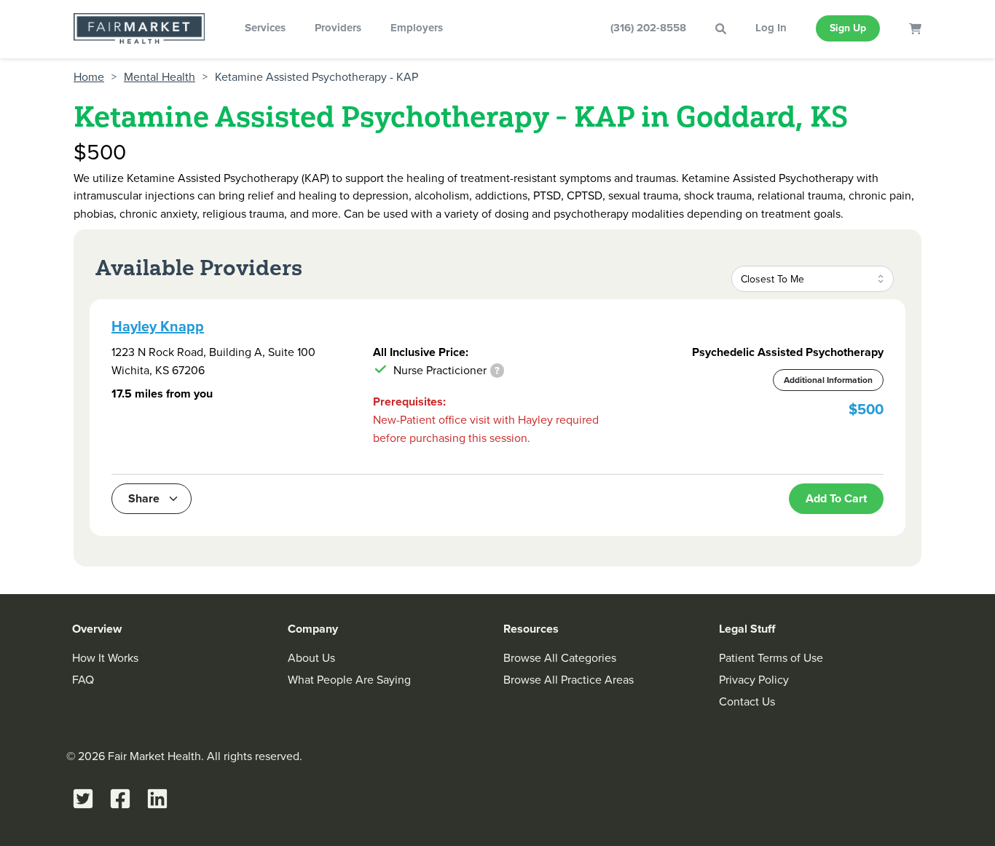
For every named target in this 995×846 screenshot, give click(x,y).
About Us (311, 657)
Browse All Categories (559, 657)
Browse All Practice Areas (568, 679)
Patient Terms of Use (771, 657)
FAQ (83, 679)
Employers (416, 28)
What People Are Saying (349, 679)
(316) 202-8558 (648, 28)
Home (89, 77)
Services (265, 28)
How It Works (105, 657)
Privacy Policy (754, 679)
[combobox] (812, 279)
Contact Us (747, 701)
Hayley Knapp (157, 326)
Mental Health (159, 77)
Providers (338, 28)
